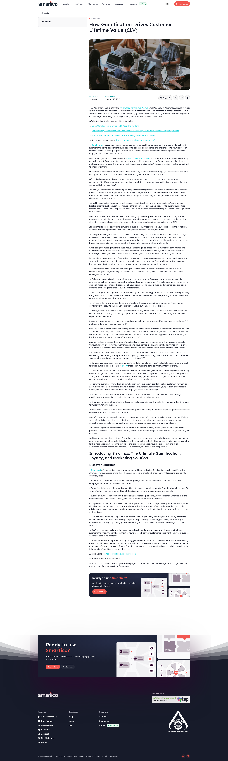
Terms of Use (60, 756)
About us (106, 4)
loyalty (125, 366)
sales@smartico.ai (111, 756)
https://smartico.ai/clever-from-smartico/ (135, 140)
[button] (66, 4)
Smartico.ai (96, 470)
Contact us (93, 4)
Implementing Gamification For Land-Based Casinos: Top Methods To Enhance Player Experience (135, 130)
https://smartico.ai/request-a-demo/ (121, 554)
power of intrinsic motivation (138, 158)
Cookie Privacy (72, 756)
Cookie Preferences (86, 756)
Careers (133, 4)
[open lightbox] (178, 722)
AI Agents (80, 4)
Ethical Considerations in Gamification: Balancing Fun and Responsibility (123, 135)
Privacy (97, 756)
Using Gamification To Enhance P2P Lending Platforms (116, 126)
